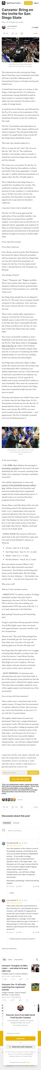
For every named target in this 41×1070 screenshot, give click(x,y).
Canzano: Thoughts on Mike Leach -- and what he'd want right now (15, 968)
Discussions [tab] (18, 960)
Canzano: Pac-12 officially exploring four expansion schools (14, 987)
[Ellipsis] (38, 843)
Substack (9, 1065)
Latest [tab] (10, 960)
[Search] (37, 959)
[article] (20, 972)
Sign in (36, 3)
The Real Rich (12, 843)
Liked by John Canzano (15, 845)
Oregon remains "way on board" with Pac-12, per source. (14, 993)
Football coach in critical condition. (15, 974)
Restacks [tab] (16, 823)
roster (36, 650)
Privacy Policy (27, 1056)
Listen (36, 27)
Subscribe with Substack (22, 1047)
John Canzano (12, 26)
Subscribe (28, 3)
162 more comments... (9, 949)
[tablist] (11, 823)
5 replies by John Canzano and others (22, 939)
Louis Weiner (11, 900)
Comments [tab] (7, 823)
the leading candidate (10, 468)
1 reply (11, 893)
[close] (34, 1005)
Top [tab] (4, 960)
